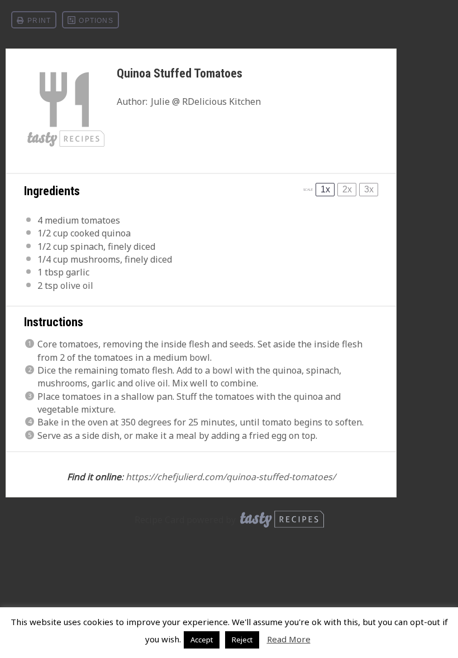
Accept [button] (201, 640)
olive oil (76, 285)
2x (347, 189)
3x (369, 189)
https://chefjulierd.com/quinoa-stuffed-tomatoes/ (231, 477)
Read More (289, 639)
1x (325, 189)
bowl (199, 357)
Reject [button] (242, 640)
